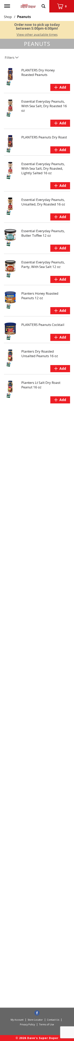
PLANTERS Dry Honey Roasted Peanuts (38, 72)
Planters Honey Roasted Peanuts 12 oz (39, 295)
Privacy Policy (27, 1024)
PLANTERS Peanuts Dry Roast (44, 137)
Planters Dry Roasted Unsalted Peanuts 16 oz (39, 353)
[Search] (43, 4)
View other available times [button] (37, 34)
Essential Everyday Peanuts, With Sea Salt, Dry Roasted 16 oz (44, 106)
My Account (17, 1019)
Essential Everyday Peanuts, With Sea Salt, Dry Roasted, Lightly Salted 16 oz (43, 168)
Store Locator (35, 1019)
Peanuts (24, 16)
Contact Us (53, 1019)
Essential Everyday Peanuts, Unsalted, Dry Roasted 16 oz (43, 201)
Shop (8, 16)
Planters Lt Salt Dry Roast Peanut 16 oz (40, 384)
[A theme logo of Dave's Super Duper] (28, 5)
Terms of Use (46, 1024)
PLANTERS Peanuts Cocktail (42, 324)
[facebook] (37, 1013)
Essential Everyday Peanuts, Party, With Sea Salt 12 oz (43, 264)
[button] (60, 87)
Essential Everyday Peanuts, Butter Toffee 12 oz (43, 233)
